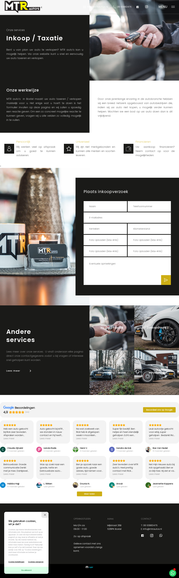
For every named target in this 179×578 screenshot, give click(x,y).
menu (163, 7)
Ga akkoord (26, 570)
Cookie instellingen (16, 562)
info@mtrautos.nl (97, 6)
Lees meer (13, 370)
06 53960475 (124, 6)
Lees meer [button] (8, 438)
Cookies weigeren (35, 562)
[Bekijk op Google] (3, 449)
